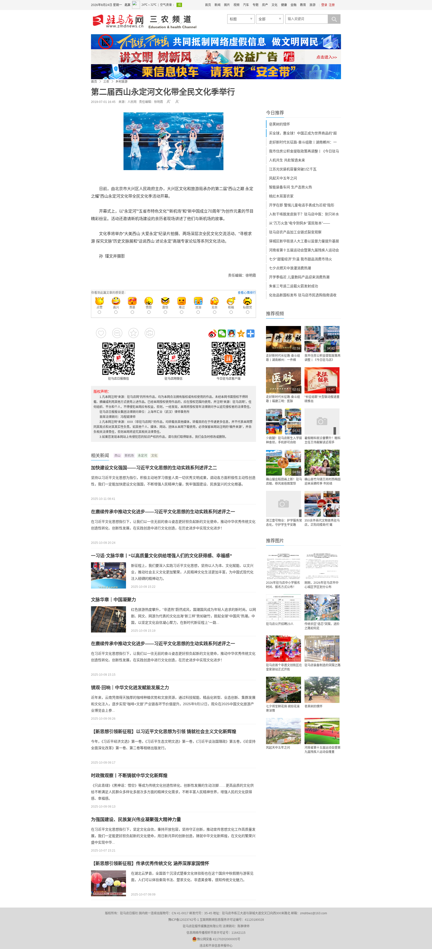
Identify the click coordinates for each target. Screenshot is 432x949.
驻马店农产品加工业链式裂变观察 (295, 232)
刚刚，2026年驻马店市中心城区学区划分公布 (321, 585)
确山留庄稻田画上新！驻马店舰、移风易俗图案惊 (284, 481)
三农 (106, 81)
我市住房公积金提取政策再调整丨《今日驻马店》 (322, 358)
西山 (117, 455)
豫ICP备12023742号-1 (183, 920)
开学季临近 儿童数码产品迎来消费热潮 (299, 277)
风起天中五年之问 (283, 178)
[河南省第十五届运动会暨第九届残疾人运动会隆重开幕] (322, 731)
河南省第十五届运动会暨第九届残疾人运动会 (304, 250)
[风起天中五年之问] (283, 731)
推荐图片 (275, 540)
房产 (265, 5)
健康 (284, 5)
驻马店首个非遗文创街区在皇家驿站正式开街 (284, 667)
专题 (255, 5)
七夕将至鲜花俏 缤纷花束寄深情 (283, 708)
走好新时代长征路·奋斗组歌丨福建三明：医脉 (283, 399)
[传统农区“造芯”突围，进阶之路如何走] (322, 607)
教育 (303, 5)
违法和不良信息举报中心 (216, 946)
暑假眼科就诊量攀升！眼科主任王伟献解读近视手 (322, 440)
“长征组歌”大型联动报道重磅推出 (322, 399)
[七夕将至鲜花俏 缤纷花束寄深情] (283, 690)
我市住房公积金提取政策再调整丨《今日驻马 (304, 151)
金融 (293, 5)
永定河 (142, 455)
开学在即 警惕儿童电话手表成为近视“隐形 (301, 205)
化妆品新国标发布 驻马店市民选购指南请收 (302, 295)
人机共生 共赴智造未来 (287, 160)
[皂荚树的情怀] (322, 690)
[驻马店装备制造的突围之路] (322, 648)
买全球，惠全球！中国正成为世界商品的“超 (303, 133)
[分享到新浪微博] (212, 333)
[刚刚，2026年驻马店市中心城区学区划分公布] (322, 566)
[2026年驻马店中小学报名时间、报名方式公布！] (283, 566)
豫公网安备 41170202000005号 (218, 939)
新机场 (129, 455)
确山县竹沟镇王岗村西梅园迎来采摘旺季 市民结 (322, 481)
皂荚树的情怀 (279, 124)
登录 (324, 5)
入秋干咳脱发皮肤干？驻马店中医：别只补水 (304, 214)
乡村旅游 (122, 81)
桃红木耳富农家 (281, 196)
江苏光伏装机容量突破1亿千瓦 (292, 169)
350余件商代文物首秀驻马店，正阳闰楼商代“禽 (322, 523)
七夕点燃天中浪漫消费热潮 (290, 268)
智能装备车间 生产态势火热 (290, 187)
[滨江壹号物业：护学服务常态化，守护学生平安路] (283, 504)
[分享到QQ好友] (232, 333)
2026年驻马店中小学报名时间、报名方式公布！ (283, 585)
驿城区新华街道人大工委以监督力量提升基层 (304, 241)
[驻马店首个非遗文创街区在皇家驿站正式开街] (283, 648)
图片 (227, 5)
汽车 (246, 5)
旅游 (313, 5)
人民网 (132, 102)
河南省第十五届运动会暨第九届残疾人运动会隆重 (322, 750)
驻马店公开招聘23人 (280, 624)
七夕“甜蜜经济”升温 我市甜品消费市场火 (300, 259)
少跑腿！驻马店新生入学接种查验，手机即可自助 (284, 440)
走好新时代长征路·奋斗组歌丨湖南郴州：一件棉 (283, 358)
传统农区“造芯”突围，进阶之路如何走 (322, 626)
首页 (208, 5)
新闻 (217, 5)
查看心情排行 (247, 293)
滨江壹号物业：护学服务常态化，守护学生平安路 (284, 523)
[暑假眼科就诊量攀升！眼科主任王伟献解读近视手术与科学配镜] (322, 421)
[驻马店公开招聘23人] (283, 607)
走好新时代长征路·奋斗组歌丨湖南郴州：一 (303, 142)
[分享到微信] (222, 333)
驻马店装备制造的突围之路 (322, 665)
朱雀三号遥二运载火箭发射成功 (293, 286)
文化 (275, 5)
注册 (332, 5)
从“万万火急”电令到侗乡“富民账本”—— (299, 223)
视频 (237, 5)
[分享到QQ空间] (241, 333)
